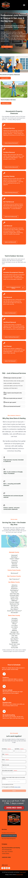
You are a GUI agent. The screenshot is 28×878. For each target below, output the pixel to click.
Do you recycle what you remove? (13, 398)
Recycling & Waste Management (9, 838)
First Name (6, 748)
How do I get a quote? (10, 402)
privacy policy (17, 787)
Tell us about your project (9, 770)
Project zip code (5, 764)
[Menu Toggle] (25, 5)
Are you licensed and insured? (12, 406)
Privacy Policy (22, 872)
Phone (5, 759)
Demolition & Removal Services (8, 832)
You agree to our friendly (12, 787)
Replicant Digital (20, 874)
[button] (14, 377)
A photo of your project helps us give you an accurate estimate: (13, 778)
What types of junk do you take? (13, 377)
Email (5, 754)
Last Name (19, 748)
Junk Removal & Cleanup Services (9, 835)
